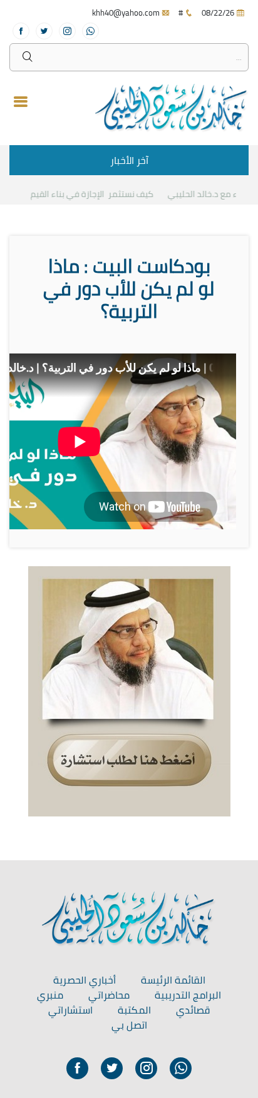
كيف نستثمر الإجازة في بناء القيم (97, 194)
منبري (50, 994)
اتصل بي (129, 1024)
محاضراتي (109, 994)
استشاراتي (70, 1009)
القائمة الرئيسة (173, 979)
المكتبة (134, 1009)
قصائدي (193, 1009)
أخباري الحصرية (84, 979)
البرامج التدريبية (188, 994)
